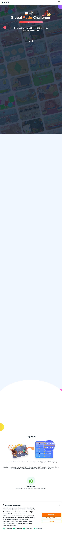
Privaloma (9, 528)
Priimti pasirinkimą (51, 518)
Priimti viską (51, 514)
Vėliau (52, 521)
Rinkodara (29, 528)
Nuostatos (19, 528)
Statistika (39, 528)
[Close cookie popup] (59, 505)
